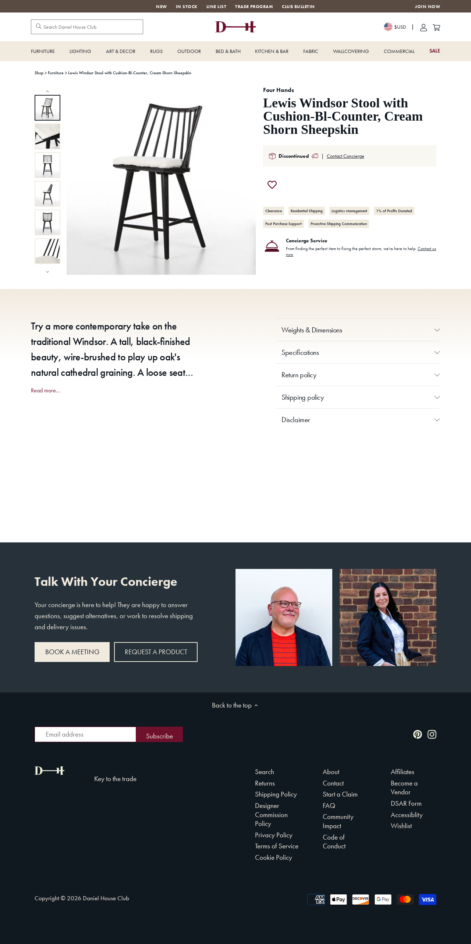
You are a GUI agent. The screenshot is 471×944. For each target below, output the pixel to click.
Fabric (310, 51)
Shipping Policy (276, 794)
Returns (265, 783)
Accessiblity (407, 814)
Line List (216, 7)
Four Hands (278, 90)
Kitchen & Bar (271, 51)
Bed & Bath (228, 51)
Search (264, 771)
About (331, 771)
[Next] (47, 271)
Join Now (427, 7)
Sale (434, 51)
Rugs (156, 51)
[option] (47, 108)
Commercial (399, 51)
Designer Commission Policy (271, 814)
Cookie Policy (273, 857)
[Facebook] (403, 733)
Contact (333, 783)
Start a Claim (340, 794)
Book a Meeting (72, 651)
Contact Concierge (345, 156)
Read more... (45, 390)
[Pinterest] (417, 733)
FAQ (329, 805)
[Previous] (47, 91)
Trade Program (254, 7)
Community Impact (338, 821)
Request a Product (156, 651)
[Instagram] (432, 733)
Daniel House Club (106, 898)
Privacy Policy (274, 835)
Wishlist (401, 825)
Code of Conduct (334, 842)
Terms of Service (276, 846)
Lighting (80, 51)
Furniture (43, 51)
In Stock (187, 7)
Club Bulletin (298, 7)
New (161, 7)
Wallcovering (351, 51)
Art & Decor (120, 51)
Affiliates (402, 771)
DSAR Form (406, 803)
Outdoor (189, 51)
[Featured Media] (161, 181)
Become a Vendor (404, 788)
